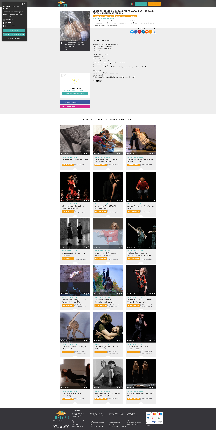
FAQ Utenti (112, 424)
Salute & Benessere (133, 415)
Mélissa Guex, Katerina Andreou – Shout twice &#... (139, 254)
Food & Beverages (77, 415)
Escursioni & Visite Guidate (116, 413)
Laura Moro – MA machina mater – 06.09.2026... (106, 254)
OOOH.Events (60, 420)
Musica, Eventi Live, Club (104, 19)
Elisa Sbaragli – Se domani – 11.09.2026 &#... (106, 347)
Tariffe (117, 4)
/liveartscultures (70, 106)
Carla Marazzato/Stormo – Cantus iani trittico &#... (105, 160)
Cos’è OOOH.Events (104, 4)
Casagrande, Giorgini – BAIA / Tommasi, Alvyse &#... (74, 301)
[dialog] (14, 21)
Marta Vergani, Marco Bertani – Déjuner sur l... (107, 394)
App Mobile (75, 424)
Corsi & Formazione (96, 413)
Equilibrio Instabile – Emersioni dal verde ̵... (104, 301)
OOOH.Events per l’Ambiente (117, 426)
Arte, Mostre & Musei (78, 413)
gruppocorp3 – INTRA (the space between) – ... (106, 207)
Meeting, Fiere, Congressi (97, 415)
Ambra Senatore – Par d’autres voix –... (140, 207)
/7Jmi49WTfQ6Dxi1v (71, 102)
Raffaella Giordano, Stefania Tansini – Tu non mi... (139, 301)
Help (91, 424)
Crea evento (154, 4)
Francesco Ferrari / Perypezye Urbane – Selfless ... (140, 160)
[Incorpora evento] (150, 32)
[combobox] (22, 4)
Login (141, 4)
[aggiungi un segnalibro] (155, 11)
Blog (125, 4)
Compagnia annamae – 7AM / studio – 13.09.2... (140, 394)
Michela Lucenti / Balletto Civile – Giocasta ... (73, 207)
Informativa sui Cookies (97, 422)
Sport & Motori (76, 417)
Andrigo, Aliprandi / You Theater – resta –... (137, 347)
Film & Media (131, 413)
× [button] (24, 3)
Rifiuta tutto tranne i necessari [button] (14, 34)
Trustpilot (148, 425)
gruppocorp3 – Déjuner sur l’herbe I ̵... (73, 254)
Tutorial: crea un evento (134, 422)
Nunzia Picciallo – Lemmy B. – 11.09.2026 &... (75, 347)
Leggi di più (11, 16)
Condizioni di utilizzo (114, 422)
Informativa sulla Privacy (134, 421)
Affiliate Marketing (77, 426)
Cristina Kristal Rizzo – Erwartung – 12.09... (71, 394)
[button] (14, 38)
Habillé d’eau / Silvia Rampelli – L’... (75, 160)
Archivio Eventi (113, 421)
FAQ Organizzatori (132, 424)
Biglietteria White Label (97, 426)
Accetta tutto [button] (14, 30)
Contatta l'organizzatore (75, 93)
